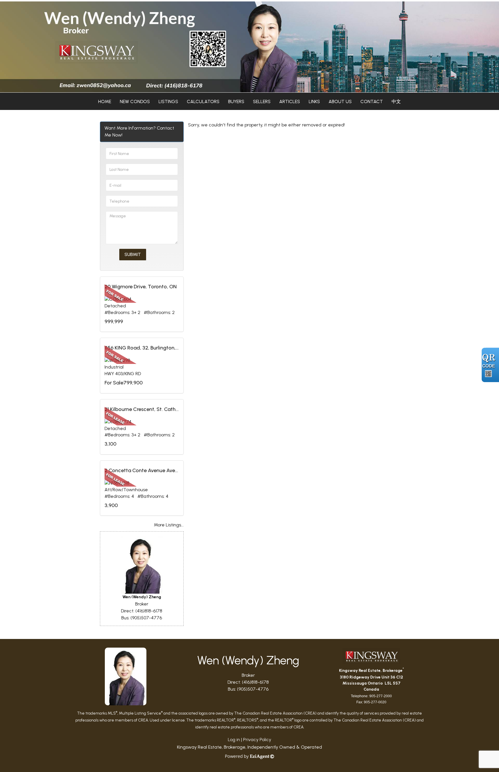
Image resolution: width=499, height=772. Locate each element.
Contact (371, 101)
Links (314, 101)
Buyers (236, 101)
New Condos (135, 101)
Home (104, 101)
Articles (289, 101)
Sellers (262, 101)
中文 (396, 101)
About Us (340, 101)
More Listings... (169, 525)
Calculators (203, 101)
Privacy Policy (257, 739)
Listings (168, 101)
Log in (234, 739)
